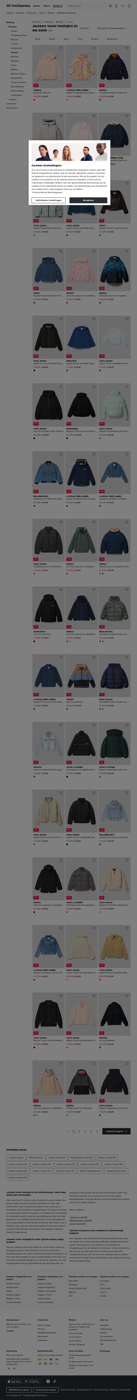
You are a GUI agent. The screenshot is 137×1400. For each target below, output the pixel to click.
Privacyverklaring (39, 192)
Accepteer (88, 200)
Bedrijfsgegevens (55, 192)
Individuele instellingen (49, 200)
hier (71, 189)
